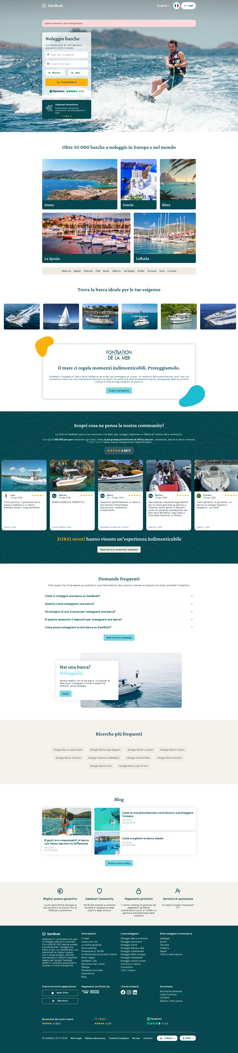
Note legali (76, 1038)
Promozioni (127, 967)
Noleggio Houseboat (132, 957)
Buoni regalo (88, 957)
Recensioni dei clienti (93, 964)
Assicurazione (88, 948)
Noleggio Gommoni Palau (138, 757)
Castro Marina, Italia (61, 527)
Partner (136, 1038)
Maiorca (66, 270)
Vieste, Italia (10, 527)
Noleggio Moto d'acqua (133, 954)
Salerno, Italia (203, 527)
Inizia (66, 693)
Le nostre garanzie (91, 944)
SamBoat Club (89, 960)
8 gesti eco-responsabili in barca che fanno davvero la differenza (66, 841)
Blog (83, 976)
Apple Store (62, 992)
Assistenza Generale (171, 991)
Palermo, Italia (155, 527)
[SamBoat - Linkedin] (134, 992)
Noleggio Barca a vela (132, 948)
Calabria (164, 948)
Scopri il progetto (119, 390)
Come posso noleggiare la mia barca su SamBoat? (78, 627)
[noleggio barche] (52, 5)
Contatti (164, 997)
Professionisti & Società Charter (99, 954)
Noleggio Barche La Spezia (140, 749)
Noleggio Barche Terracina (68, 757)
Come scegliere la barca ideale (142, 838)
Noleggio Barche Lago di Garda (68, 749)
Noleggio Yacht (129, 944)
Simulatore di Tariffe (92, 951)
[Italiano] (176, 5)
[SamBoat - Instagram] (129, 992)
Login (190, 5)
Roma (106, 270)
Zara (162, 270)
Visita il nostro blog (119, 863)
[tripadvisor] (155, 1019)
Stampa (85, 967)
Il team (85, 938)
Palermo (88, 270)
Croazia (171, 270)
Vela (77, 72)
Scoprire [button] (162, 5)
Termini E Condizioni (119, 1038)
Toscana (151, 270)
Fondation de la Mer (92, 970)
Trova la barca (68, 82)
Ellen (51, 847)
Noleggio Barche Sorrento (169, 757)
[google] (100, 1019)
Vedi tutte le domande (119, 637)
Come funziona (168, 994)
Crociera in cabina (130, 964)
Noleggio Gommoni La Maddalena (103, 757)
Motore (56, 72)
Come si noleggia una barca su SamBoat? (72, 596)
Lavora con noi (89, 941)
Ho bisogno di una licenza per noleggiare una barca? (80, 611)
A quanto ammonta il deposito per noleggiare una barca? (83, 619)
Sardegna (129, 270)
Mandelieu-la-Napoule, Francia (114, 527)
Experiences (87, 973)
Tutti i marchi (128, 970)
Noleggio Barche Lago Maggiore (105, 749)
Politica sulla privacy (95, 1038)
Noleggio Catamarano (132, 951)
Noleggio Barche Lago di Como (133, 765)
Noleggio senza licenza (133, 960)
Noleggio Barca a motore (134, 938)
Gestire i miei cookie (171, 1001)
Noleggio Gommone (131, 941)
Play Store (62, 1000)
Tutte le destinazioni (171, 954)
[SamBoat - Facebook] (123, 992)
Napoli (77, 270)
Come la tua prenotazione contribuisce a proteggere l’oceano (157, 814)
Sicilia (140, 270)
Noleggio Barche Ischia (101, 765)
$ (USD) (187, 1038)
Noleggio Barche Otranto (172, 749)
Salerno (116, 270)
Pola (98, 270)
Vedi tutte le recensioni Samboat (119, 549)
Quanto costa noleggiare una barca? (69, 604)
